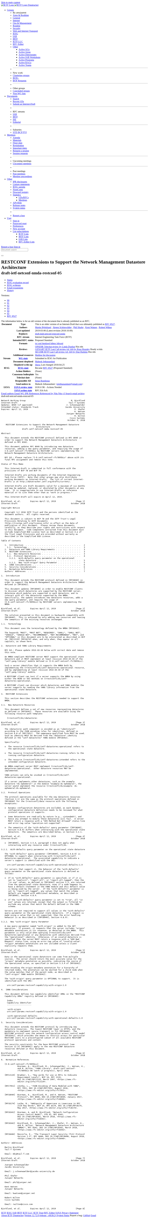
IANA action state (23, 390)
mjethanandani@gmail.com (69, 384)
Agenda (16, 137)
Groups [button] (10, 10)
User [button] (9, 218)
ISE (14, 119)
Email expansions (15, 288)
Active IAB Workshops (29, 57)
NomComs (18, 189)
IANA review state (23, 387)
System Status (63, 1215)
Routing (16, 26)
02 (8, 305)
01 (8, 303)
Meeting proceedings (22, 176)
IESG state (23, 368)
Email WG (19, 393)
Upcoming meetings (22, 163)
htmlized (46, 343)
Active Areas (25, 52)
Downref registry (21, 192)
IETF (3, 1213)
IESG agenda (19, 187)
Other (15, 47)
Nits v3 (61, 393)
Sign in (16, 221)
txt (36, 343)
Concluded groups (21, 91)
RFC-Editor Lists (26, 242)
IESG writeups (14, 285)
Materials (17, 140)
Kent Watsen (91, 327)
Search (16, 99)
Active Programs (26, 60)
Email (93, 1215)
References (34, 393)
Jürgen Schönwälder (62, 327)
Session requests (20, 153)
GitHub (86, 1215)
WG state (23, 358)
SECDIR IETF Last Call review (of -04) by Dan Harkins (61, 352)
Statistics (17, 195)
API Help (17, 202)
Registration (18, 145)
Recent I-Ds (18, 101)
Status (10, 280)
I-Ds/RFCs (24, 197)
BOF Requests (19, 80)
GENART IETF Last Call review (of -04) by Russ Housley (62, 349)
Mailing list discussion (45, 355)
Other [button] (9, 179)
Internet (16, 20)
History (10, 290)
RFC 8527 (12, 316)
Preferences (18, 226)
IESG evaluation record (18, 282)
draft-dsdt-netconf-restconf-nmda (50, 334)
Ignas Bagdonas (42, 381)
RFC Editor (18, 44)
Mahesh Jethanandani (45, 361)
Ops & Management (22, 23)
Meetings (23, 200)
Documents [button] (12, 96)
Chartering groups (21, 75)
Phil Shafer (78, 327)
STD (15, 132)
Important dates (20, 148)
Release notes (19, 205)
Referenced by (47, 393)
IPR (27, 393)
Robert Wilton (105, 327)
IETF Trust (38, 1213)
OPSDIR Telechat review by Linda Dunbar (55, 346)
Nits (56, 393)
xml (40, 343)
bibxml (60, 343)
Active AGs (24, 49)
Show (38, 365)
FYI (25, 132)
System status (19, 208)
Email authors (7, 393)
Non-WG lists (19, 93)
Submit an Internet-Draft (24, 104)
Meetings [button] (11, 135)
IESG (15, 33)
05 (8, 313)
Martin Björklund (43, 327)
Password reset (19, 223)
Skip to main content (10, 2)
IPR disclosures (20, 181)
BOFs (15, 78)
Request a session (21, 150)
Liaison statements (21, 184)
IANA (58, 1213)
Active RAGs (25, 62)
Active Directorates (27, 54)
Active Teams (25, 65)
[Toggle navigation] (2, 255)
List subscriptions (21, 231)
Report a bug (19, 215)
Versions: (5, 295)
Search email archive (75, 393)
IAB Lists (23, 239)
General (16, 18)
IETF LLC (18, 41)
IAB (15, 36)
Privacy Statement (70, 1213)
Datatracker (33, 5)
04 (8, 311)
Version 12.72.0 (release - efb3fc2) (40, 1215)
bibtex (53, 343)
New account (19, 228)
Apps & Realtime (21, 15)
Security (16, 28)
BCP (20, 132)
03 (8, 308)
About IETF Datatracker (12, 1215)
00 (8, 300)
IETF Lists (24, 234)
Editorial (17, 122)
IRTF (15, 39)
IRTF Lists (24, 236)
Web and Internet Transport (25, 31)
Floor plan (17, 143)
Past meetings (19, 174)
